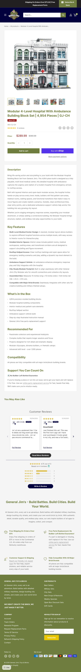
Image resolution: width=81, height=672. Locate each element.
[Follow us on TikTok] (17, 656)
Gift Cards (48, 606)
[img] (17, 419)
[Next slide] (73, 436)
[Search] (63, 15)
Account (7, 619)
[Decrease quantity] (18, 143)
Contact (7, 643)
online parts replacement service (36, 383)
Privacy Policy (10, 636)
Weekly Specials (50, 599)
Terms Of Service (11, 632)
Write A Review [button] (40, 486)
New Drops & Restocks (53, 595)
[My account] (71, 15)
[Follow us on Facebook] (5, 656)
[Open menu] (5, 15)
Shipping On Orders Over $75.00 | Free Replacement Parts (40, 3)
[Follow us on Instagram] (9, 656)
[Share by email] (72, 127)
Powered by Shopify (11, 665)
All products (14, 26)
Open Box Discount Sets (54, 602)
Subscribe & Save (69, 3)
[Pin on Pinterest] (64, 127)
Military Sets (49, 589)
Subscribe (51, 638)
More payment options (57, 157)
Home (6, 26)
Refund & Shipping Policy (14, 639)
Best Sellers (48, 585)
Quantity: (11, 143)
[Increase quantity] (30, 143)
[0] (75, 15)
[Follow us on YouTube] (13, 656)
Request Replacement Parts (15, 629)
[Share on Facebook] (60, 127)
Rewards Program (11, 625)
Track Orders (9, 622)
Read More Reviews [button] (40, 455)
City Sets (47, 592)
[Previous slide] (7, 436)
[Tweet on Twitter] (68, 127)
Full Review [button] (16, 447)
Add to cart (23, 151)
